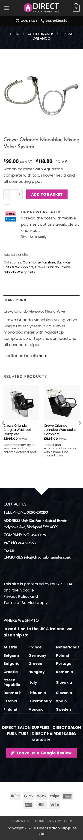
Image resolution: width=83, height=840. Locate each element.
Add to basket (47, 194)
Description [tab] (14, 300)
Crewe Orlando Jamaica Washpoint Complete (60, 429)
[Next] (79, 432)
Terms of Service (19, 602)
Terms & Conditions (27, 821)
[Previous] (3, 432)
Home (15, 34)
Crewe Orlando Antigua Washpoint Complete (18, 429)
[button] (6, 8)
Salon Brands (40, 34)
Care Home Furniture (39, 262)
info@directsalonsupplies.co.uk (47, 557)
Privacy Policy (16, 596)
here (43, 355)
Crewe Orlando (47, 267)
